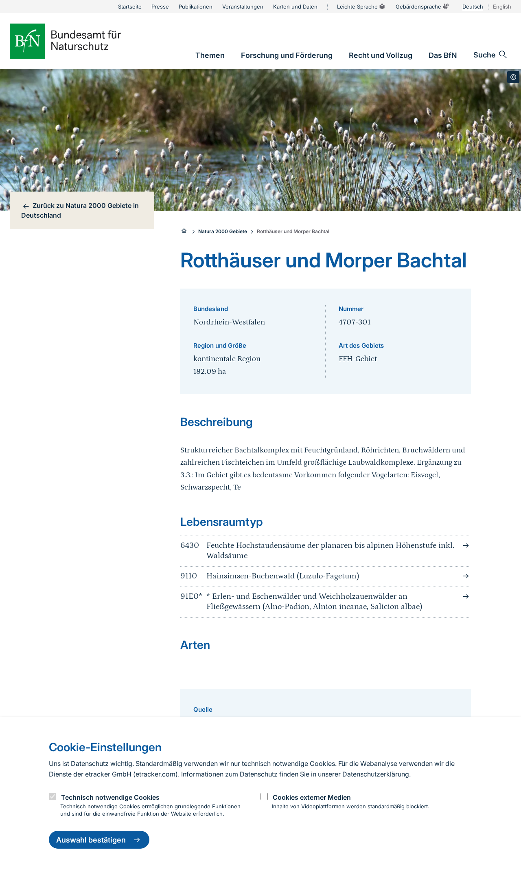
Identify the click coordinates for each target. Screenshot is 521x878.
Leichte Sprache (357, 6)
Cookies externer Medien (312, 797)
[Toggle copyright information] (513, 77)
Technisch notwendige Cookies (110, 797)
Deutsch (472, 6)
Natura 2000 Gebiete (222, 231)
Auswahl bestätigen (91, 840)
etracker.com (155, 774)
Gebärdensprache (418, 6)
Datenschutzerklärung (375, 774)
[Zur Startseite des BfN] (79, 41)
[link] (210, 55)
